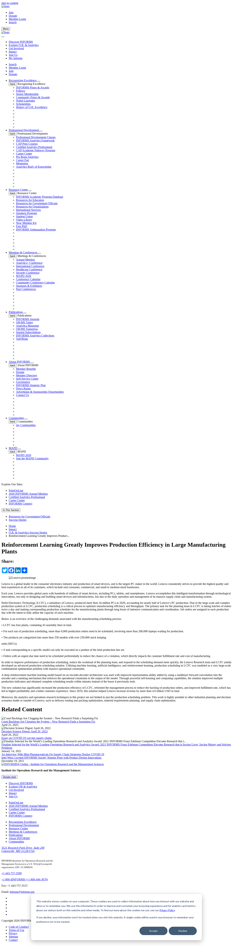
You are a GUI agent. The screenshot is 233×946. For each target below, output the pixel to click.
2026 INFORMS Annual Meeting (28, 493)
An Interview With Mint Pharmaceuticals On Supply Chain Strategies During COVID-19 (52, 754)
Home (12, 526)
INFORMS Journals (27, 319)
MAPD (13, 448)
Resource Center (19, 189)
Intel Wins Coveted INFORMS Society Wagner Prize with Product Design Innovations (51, 757)
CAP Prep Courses (27, 143)
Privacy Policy (167, 910)
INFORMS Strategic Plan (31, 385)
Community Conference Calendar (35, 282)
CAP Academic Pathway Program (35, 150)
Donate (13, 15)
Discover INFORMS (21, 41)
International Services (28, 209)
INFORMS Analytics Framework (35, 140)
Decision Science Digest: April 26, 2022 (24, 731)
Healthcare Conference (29, 269)
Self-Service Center (27, 378)
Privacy (13, 933)
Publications (16, 312)
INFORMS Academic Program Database (39, 196)
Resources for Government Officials (37, 203)
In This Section (11, 510)
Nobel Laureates (25, 100)
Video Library (24, 219)
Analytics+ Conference (29, 262)
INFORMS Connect (20, 503)
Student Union (24, 216)
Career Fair (22, 160)
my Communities (26, 425)
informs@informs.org (22, 891)
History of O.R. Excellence (31, 107)
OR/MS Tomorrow (27, 329)
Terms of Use (16, 930)
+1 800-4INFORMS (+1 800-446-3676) (24, 879)
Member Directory (26, 375)
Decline (183, 930)
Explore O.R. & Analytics (24, 45)
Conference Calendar (28, 279)
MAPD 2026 (23, 276)
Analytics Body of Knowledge (33, 166)
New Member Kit (26, 223)
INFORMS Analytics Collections (35, 335)
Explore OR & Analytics (23, 786)
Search (13, 64)
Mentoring (22, 163)
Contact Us (22, 395)
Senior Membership (27, 94)
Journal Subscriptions (28, 332)
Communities (17, 418)
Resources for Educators (30, 200)
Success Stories (17, 519)
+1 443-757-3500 (11, 873)
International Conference (30, 266)
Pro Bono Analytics (27, 156)
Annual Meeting (25, 259)
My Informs (15, 58)
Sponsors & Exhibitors (29, 285)
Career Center (24, 153)
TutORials (22, 338)
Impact (13, 51)
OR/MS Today (24, 322)
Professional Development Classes (36, 137)
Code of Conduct (19, 926)
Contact (13, 939)
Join (11, 12)
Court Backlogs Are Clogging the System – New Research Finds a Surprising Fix (48, 721)
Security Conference (28, 272)
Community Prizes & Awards (33, 97)
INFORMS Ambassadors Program (36, 229)
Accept (153, 930)
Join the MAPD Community (32, 458)
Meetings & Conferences (23, 252)
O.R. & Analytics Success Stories (28, 532)
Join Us (13, 54)
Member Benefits (26, 368)
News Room (23, 388)
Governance (23, 381)
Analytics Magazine (27, 325)
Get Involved (16, 48)
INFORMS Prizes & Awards (32, 87)
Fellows (20, 90)
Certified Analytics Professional (34, 147)
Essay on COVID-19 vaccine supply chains (26, 738)
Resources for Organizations (32, 206)
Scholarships (23, 103)
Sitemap (13, 936)
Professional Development (24, 130)
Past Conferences (26, 289)
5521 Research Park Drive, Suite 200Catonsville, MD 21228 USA (22, 849)
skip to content (9, 3)
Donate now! (9, 777)
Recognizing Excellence (23, 80)
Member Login (17, 19)
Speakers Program (26, 213)
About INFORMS (20, 361)
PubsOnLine (16, 490)
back (12, 84)
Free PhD (21, 226)
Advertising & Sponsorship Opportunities (40, 391)
